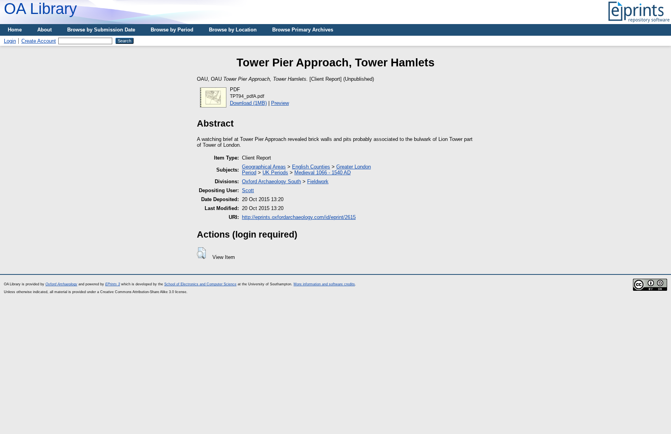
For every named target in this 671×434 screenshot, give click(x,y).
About (44, 30)
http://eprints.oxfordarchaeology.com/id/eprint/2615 (299, 217)
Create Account (38, 41)
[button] (201, 253)
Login (10, 41)
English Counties (311, 167)
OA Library (40, 8)
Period (249, 172)
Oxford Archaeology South (271, 181)
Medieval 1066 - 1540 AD (322, 172)
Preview (280, 103)
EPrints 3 (112, 284)
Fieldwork (318, 181)
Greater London (353, 167)
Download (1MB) (248, 103)
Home (15, 30)
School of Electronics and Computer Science (200, 284)
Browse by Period (172, 30)
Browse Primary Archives (302, 30)
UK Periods (275, 172)
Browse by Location (233, 30)
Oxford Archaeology (61, 284)
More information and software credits (324, 284)
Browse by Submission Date (101, 30)
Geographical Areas (264, 167)
